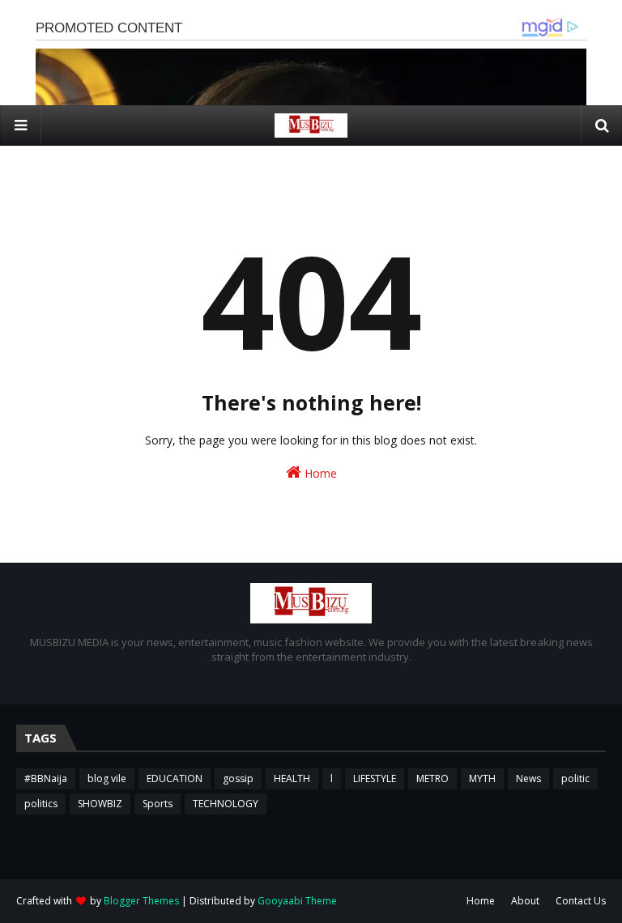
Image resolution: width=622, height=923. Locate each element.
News (528, 778)
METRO (432, 778)
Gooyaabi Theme (297, 901)
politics (41, 803)
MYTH (482, 778)
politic (575, 778)
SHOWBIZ (100, 803)
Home (319, 473)
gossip (238, 778)
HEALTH (292, 778)
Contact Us (581, 901)
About (525, 901)
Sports (158, 803)
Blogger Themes (141, 901)
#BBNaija (45, 778)
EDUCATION (174, 778)
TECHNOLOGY (225, 803)
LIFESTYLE (374, 778)
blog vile (106, 778)
